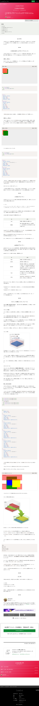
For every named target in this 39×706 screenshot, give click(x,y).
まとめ (3, 33)
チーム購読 (15, 698)
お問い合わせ (20, 693)
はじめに (3, 26)
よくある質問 (15, 700)
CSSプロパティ (17, 10)
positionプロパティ (5, 30)
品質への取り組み (21, 695)
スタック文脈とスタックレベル (7, 31)
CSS (13, 10)
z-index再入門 (19, 663)
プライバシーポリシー (22, 698)
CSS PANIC (27, 604)
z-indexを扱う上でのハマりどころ (7, 27)
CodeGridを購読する (19, 630)
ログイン (37, 1)
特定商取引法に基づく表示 (22, 700)
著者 (14, 695)
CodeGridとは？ (15, 693)
